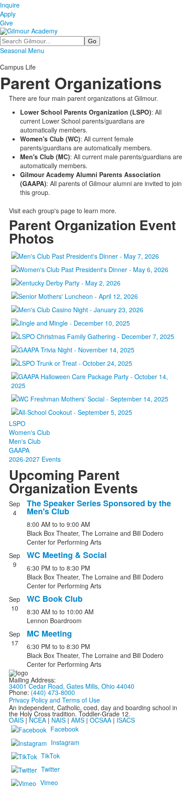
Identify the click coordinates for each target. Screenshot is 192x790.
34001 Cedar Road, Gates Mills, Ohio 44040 (71, 686)
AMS (77, 720)
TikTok (50, 755)
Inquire (10, 4)
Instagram (65, 742)
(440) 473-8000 (53, 692)
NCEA (37, 720)
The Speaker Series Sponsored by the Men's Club (99, 507)
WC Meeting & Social (67, 555)
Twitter (50, 769)
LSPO (17, 423)
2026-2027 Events (35, 459)
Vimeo (49, 782)
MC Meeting (49, 633)
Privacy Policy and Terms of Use (54, 699)
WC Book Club (55, 598)
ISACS (126, 720)
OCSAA (100, 720)
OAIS (16, 720)
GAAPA (19, 450)
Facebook (64, 728)
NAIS (58, 720)
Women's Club (29, 432)
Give (6, 22)
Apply (8, 13)
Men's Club (25, 441)
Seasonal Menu (22, 50)
